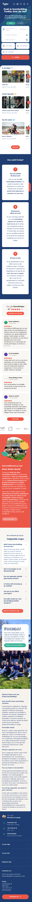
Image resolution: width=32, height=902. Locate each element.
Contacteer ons (14, 898)
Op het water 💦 (8, 120)
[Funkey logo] (5, 4)
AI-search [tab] (20, 23)
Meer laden (15, 147)
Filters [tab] (10, 23)
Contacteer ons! (12, 824)
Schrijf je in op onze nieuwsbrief (14, 647)
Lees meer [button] (7, 346)
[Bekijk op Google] (6, 322)
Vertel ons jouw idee (8, 521)
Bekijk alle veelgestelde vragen (11, 612)
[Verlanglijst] (21, 4)
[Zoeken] (14, 4)
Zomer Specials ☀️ (9, 94)
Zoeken (17, 57)
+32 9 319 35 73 (12, 830)
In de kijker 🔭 (7, 68)
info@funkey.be (11, 835)
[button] (15, 556)
